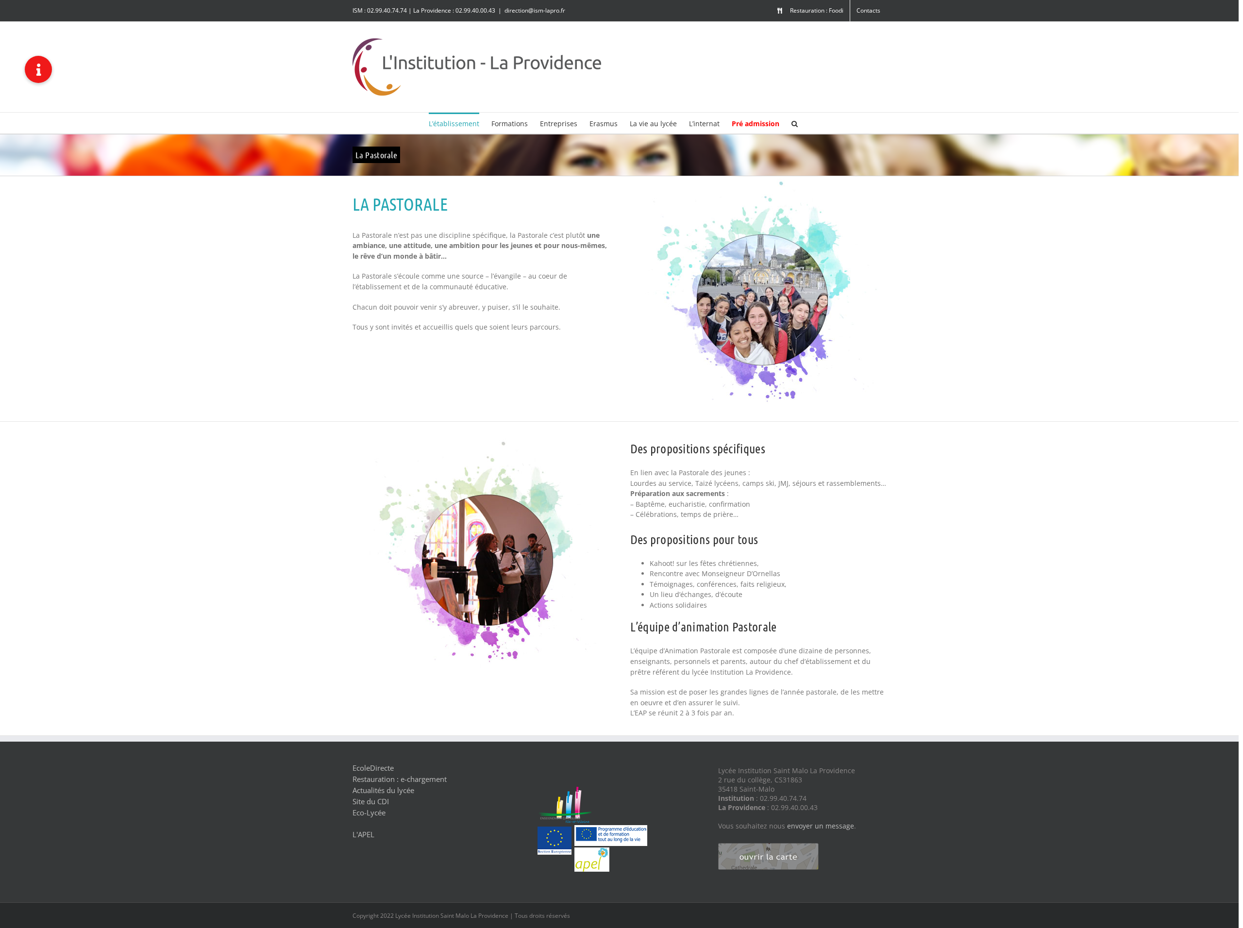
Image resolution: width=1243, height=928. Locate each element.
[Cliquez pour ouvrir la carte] (768, 844)
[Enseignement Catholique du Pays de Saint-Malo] (536, 877)
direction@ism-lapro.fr (534, 10)
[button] (38, 69)
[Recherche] (794, 123)
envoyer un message (820, 825)
